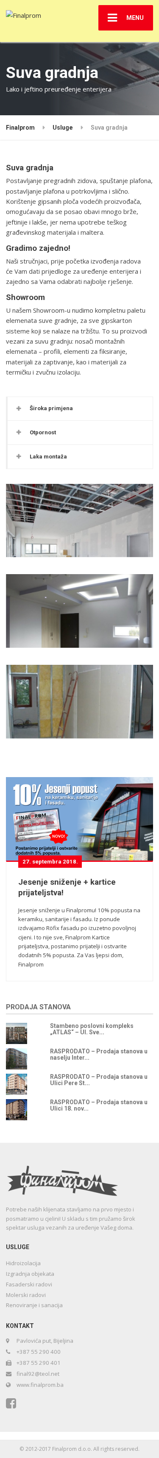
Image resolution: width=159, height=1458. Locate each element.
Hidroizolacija (23, 1263)
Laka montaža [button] (48, 456)
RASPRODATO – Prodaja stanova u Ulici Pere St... (99, 1079)
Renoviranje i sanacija (34, 1305)
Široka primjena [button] (51, 408)
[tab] (80, 409)
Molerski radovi (26, 1295)
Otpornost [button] (43, 432)
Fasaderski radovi (29, 1284)
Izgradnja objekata (30, 1273)
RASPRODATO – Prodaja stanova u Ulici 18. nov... (99, 1105)
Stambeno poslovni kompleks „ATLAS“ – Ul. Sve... (92, 1029)
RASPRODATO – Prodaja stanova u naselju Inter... (99, 1054)
